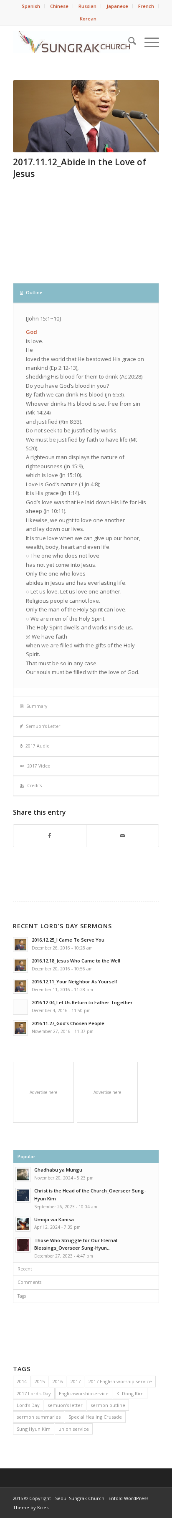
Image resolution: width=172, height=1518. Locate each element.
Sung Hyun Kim (34, 1429)
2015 (40, 1381)
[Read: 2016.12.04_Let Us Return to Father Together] (20, 1007)
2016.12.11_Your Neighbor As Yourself (74, 981)
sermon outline (108, 1405)
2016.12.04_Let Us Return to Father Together (82, 1002)
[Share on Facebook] (49, 835)
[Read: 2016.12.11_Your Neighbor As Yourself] (20, 986)
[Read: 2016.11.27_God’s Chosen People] (20, 1028)
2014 (22, 1381)
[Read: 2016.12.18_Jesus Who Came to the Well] (20, 965)
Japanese (117, 6)
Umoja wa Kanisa (54, 1219)
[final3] (86, 116)
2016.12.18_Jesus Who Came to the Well (76, 960)
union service (73, 1429)
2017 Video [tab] (39, 766)
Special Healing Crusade (95, 1417)
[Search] (128, 42)
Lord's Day (28, 1405)
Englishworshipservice (84, 1393)
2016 (58, 1381)
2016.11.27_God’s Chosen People (68, 1023)
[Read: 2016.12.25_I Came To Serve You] (20, 944)
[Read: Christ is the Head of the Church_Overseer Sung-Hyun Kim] (22, 1195)
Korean (88, 18)
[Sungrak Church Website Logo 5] (71, 42)
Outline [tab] (34, 293)
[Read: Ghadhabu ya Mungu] (22, 1174)
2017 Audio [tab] (37, 746)
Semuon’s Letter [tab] (43, 726)
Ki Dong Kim (130, 1393)
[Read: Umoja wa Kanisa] (22, 1224)
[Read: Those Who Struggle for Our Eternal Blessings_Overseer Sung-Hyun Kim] (22, 1245)
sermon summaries (39, 1417)
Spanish (31, 6)
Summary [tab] (36, 706)
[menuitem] (31, 6)
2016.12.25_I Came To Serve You (68, 940)
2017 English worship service (120, 1381)
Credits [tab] (34, 785)
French (146, 6)
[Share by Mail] (122, 835)
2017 (76, 1381)
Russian (87, 6)
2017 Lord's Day (34, 1393)
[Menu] (147, 42)
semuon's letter (65, 1405)
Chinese (59, 6)
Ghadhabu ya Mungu (58, 1170)
